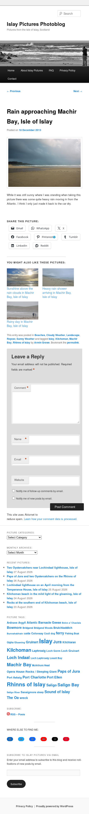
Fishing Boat (72, 633)
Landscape (72, 335)
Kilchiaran (69, 642)
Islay (51, 339)
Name (20, 439)
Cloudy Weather (55, 335)
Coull (47, 633)
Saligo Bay (68, 685)
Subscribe (16, 784)
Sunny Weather (26, 339)
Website (19, 480)
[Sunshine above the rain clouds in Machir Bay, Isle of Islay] (22, 277)
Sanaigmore (28, 692)
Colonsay (37, 633)
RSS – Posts (17, 714)
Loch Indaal (18, 657)
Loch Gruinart (70, 651)
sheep (40, 692)
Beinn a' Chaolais (71, 622)
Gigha (10, 642)
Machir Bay (19, 664)
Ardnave (12, 622)
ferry (60, 632)
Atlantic (32, 622)
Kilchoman (61, 339)
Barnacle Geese (49, 622)
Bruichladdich (62, 628)
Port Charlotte (34, 677)
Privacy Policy (67, 70)
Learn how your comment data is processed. (50, 519)
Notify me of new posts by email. (34, 498)
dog (53, 633)
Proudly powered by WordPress (54, 806)
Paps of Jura (69, 671)
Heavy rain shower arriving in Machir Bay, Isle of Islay (56, 292)
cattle (27, 633)
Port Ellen (54, 677)
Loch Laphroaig (40, 658)
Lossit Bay (56, 658)
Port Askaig (14, 677)
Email (20, 459)
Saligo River (13, 692)
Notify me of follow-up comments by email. (39, 491)
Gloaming (19, 642)
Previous (13, 91)
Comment (21, 387)
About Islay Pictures (32, 70)
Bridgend (28, 628)
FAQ (51, 70)
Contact (12, 78)
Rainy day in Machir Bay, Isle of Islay (20, 323)
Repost (11, 339)
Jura (57, 642)
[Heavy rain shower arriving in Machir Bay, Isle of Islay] (58, 277)
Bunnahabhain (15, 633)
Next (77, 91)
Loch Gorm (53, 651)
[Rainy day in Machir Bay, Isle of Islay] (22, 310)
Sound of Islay (57, 691)
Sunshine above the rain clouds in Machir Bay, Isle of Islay (20, 292)
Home (11, 70)
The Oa (13, 697)
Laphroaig (39, 650)
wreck (24, 698)
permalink (73, 342)
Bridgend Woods (43, 627)
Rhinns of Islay (21, 342)
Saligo (51, 684)
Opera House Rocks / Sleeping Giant (32, 672)
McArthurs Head (41, 665)
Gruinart (32, 642)
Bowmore (14, 627)
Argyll (22, 622)
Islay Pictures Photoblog (36, 23)
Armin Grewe (42, 342)
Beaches (40, 335)
